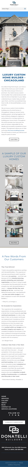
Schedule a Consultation (14, 422)
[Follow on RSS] (18, 415)
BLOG (3, 405)
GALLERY (4, 400)
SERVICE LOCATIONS (9, 409)
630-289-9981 (19, 449)
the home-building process (16, 130)
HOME (3, 396)
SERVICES (5, 398)
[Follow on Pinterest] (12, 415)
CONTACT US (6, 407)
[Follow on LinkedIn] (15, 415)
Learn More (14, 139)
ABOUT (4, 403)
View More (14, 242)
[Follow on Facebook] (9, 415)
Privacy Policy (17, 464)
